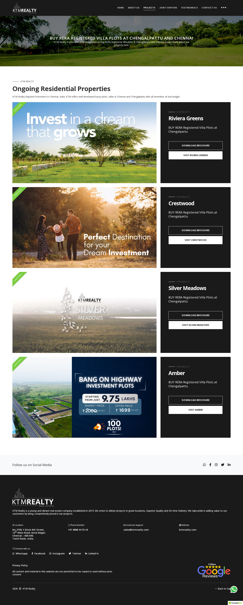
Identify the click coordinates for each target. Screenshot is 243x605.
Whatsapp (21, 553)
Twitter (76, 553)
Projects (149, 7)
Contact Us (209, 7)
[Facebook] (210, 464)
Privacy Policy (20, 565)
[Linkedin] (229, 464)
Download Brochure (195, 145)
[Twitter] (222, 464)
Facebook (39, 553)
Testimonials (189, 7)
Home (120, 7)
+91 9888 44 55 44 (78, 529)
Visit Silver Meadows (195, 325)
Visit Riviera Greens (195, 155)
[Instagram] (216, 464)
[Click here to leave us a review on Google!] (214, 570)
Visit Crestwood (196, 240)
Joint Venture (168, 7)
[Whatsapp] (204, 464)
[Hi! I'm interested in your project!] (234, 590)
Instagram (58, 553)
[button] (224, 8)
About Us (134, 7)
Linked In (93, 553)
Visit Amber (195, 409)
